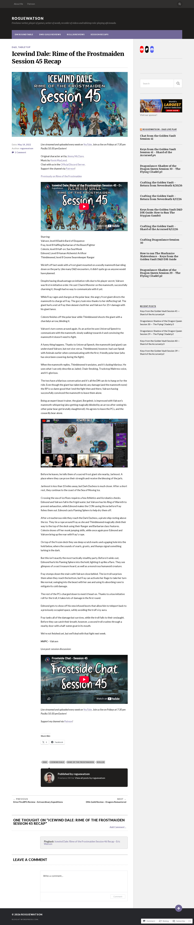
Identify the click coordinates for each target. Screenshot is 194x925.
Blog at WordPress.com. (25, 919)
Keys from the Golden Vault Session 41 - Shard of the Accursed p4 (158, 152)
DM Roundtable (24, 34)
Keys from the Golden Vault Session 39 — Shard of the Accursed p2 (160, 352)
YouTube (87, 144)
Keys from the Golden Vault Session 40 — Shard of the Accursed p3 (160, 342)
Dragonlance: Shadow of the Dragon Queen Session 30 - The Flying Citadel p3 (160, 169)
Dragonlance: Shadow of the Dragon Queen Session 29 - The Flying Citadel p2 (160, 273)
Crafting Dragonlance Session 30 (159, 241)
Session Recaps (100, 34)
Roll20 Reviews (76, 34)
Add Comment (117, 827)
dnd (45, 762)
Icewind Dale (57, 762)
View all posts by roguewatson (90, 778)
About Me (18, 4)
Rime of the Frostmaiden (80, 762)
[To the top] (178, 908)
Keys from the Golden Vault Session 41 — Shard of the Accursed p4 (160, 312)
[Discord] (152, 49)
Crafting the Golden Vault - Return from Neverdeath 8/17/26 (161, 198)
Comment (117, 896)
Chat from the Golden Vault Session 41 (158, 137)
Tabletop (24, 47)
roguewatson (26, 148)
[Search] (179, 4)
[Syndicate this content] (141, 129)
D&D (14, 47)
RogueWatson (28, 18)
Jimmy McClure (75, 156)
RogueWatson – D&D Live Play (160, 129)
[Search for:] (161, 83)
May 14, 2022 (24, 144)
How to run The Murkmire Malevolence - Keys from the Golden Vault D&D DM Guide (159, 256)
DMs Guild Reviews (50, 34)
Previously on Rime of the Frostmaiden (61, 176)
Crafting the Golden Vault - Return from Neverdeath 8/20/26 (161, 184)
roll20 (100, 762)
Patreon (31, 4)
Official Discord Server (73, 164)
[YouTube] (141, 49)
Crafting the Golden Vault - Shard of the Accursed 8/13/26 (159, 228)
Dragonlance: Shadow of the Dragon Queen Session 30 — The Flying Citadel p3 (161, 322)
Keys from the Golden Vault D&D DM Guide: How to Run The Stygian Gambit (161, 212)
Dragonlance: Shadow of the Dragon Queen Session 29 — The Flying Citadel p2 (161, 332)
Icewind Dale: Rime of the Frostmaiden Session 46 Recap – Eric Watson (82, 842)
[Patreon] (147, 49)
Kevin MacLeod (58, 160)
